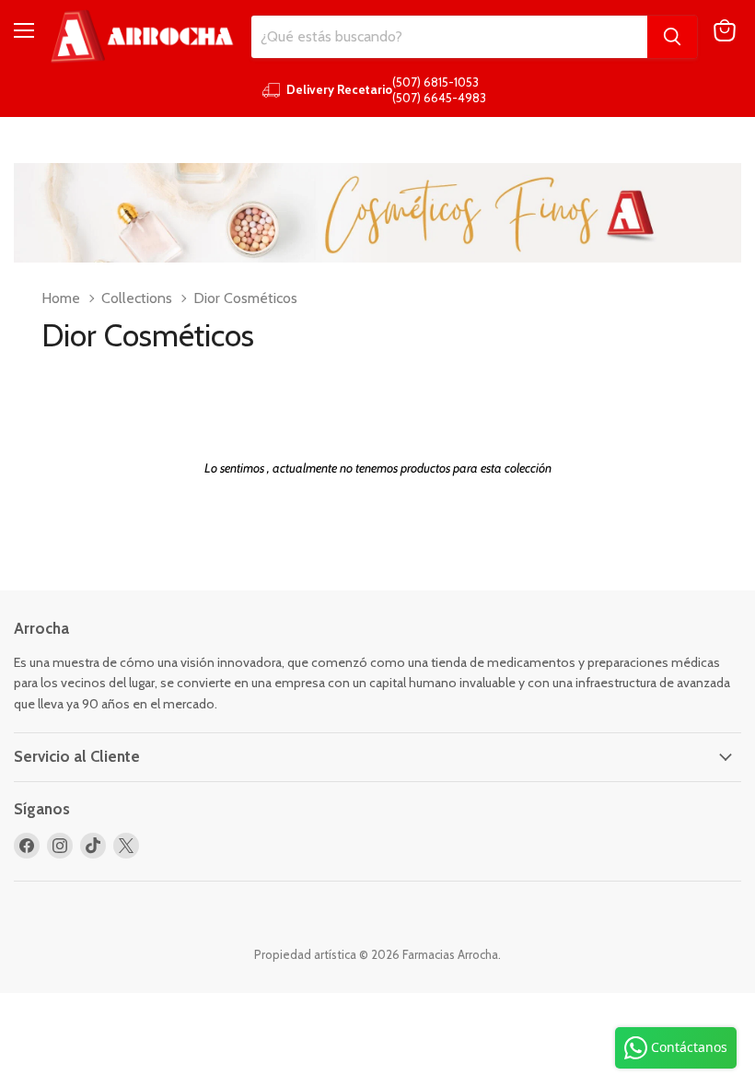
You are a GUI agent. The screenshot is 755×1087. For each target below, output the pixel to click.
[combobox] (449, 37)
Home (60, 298)
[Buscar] (672, 37)
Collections (136, 298)
